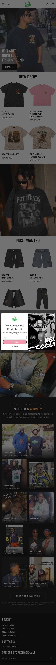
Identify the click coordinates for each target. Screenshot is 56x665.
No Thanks (15, 346)
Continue (14, 342)
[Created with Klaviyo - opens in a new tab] (28, 351)
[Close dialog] (53, 315)
